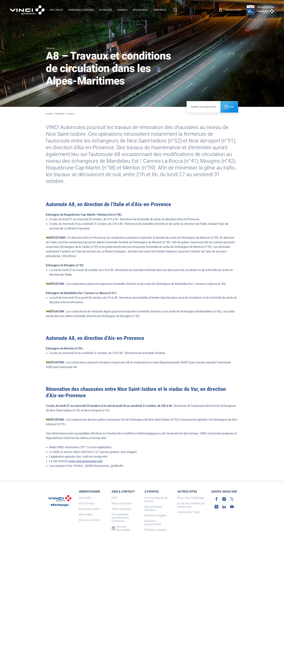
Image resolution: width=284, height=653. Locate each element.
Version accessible (123, 528)
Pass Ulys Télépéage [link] (190, 497)
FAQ (114, 497)
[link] (250, 9)
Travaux (70, 114)
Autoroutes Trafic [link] (188, 512)
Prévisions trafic (89, 509)
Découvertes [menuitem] (140, 10)
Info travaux (86, 503)
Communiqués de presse (156, 499)
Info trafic (85, 497)
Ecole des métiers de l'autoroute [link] (190, 505)
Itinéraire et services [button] (81, 10)
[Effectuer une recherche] (175, 10)
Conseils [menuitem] (122, 10)
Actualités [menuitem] (105, 10)
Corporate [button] (159, 10)
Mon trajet (85, 514)
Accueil (49, 114)
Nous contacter (122, 503)
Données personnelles (152, 522)
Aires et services (89, 520)
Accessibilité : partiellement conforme (120, 517)
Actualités (59, 114)
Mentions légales (155, 515)
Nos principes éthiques (153, 508)
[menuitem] (230, 10)
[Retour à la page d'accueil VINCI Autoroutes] (27, 9)
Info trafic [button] (56, 10)
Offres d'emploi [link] (121, 509)
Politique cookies (155, 530)
